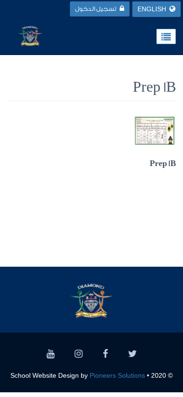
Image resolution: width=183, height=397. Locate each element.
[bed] (132, 354)
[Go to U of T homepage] (30, 35)
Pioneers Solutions (117, 375)
